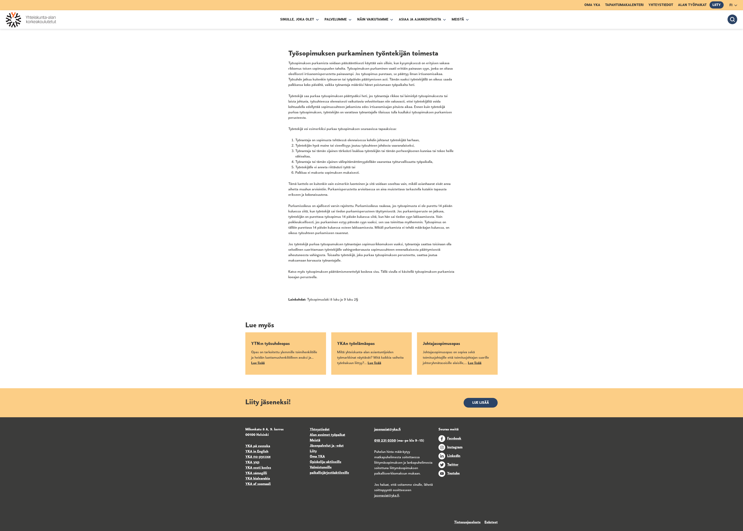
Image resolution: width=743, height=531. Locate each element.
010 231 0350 (385, 441)
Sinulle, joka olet (297, 19)
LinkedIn (453, 456)
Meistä (458, 19)
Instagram (454, 447)
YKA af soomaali (258, 484)
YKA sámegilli (256, 473)
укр (255, 462)
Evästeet (491, 522)
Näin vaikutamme (372, 19)
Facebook (454, 438)
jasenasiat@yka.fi (386, 496)
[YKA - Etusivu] (31, 19)
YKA (249, 457)
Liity (716, 5)
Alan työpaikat (692, 5)
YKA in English (256, 451)
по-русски (261, 457)
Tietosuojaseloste (467, 522)
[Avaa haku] (732, 19)
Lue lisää (480, 403)
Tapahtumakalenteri (624, 5)
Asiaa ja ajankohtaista (420, 19)
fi (730, 5)
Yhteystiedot (660, 5)
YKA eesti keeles (258, 468)
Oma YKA (592, 5)
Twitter (452, 465)
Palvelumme (335, 19)
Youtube (453, 473)
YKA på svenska (257, 446)
